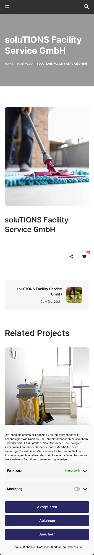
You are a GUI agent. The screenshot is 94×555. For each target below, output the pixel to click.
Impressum (75, 547)
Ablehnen (47, 520)
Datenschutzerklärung (51, 547)
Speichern (47, 534)
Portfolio (25, 63)
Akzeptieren (47, 507)
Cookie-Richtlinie (24, 547)
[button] (86, 7)
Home (9, 63)
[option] (47, 393)
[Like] (84, 257)
